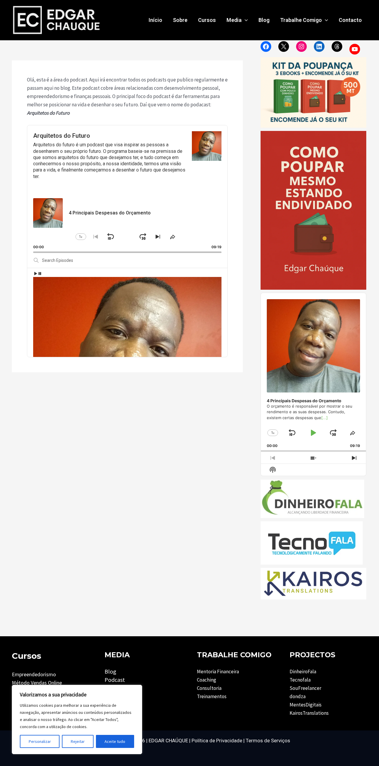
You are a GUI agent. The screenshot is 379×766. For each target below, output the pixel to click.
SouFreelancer (305, 688)
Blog (110, 671)
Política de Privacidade (217, 740)
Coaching (206, 680)
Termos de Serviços (268, 740)
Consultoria (209, 688)
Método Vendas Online (37, 682)
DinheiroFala (303, 671)
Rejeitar (78, 741)
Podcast (115, 679)
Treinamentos (212, 696)
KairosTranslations (309, 713)
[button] (245, 20)
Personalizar (40, 741)
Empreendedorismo (34, 674)
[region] (77, 719)
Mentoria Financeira (218, 671)
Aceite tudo (115, 741)
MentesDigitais (306, 704)
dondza (298, 696)
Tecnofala (300, 680)
